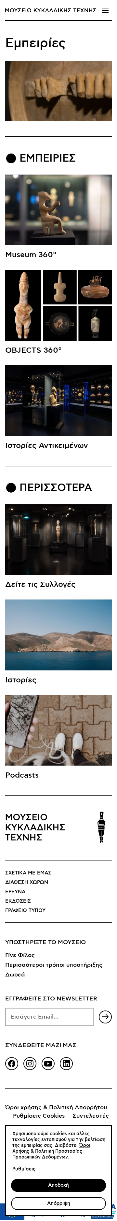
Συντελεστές (90, 1116)
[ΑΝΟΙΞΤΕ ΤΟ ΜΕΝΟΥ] (105, 10)
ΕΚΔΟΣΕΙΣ (18, 901)
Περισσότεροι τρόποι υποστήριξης (53, 965)
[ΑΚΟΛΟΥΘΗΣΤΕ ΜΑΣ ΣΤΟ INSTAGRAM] (29, 1063)
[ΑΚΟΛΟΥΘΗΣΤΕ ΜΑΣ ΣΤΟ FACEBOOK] (11, 1063)
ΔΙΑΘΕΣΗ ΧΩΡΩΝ (26, 882)
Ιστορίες (20, 680)
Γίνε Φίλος (20, 955)
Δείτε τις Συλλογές (40, 584)
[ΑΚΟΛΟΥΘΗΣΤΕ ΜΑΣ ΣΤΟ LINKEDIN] (66, 1063)
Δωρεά (15, 975)
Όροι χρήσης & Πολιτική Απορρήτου (56, 1108)
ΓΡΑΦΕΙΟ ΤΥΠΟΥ (25, 910)
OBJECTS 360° (33, 350)
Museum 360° (31, 255)
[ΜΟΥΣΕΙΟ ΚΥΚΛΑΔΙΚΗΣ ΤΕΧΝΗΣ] (50, 10)
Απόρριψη (58, 1203)
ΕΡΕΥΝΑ (15, 891)
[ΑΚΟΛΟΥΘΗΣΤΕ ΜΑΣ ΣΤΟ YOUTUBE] (48, 1063)
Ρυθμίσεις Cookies (39, 1116)
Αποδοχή (58, 1185)
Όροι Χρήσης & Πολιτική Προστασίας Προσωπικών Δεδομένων (51, 1151)
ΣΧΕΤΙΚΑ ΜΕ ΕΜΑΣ (28, 873)
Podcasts (22, 775)
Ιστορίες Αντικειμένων (46, 446)
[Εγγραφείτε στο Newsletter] (105, 1016)
